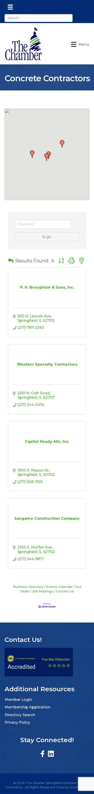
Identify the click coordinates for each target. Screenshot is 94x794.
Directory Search (20, 715)
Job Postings (42, 591)
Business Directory (28, 586)
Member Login (18, 699)
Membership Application (27, 707)
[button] (46, 157)
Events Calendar (59, 586)
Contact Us (65, 591)
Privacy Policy (17, 722)
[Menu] (10, 7)
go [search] (49, 237)
